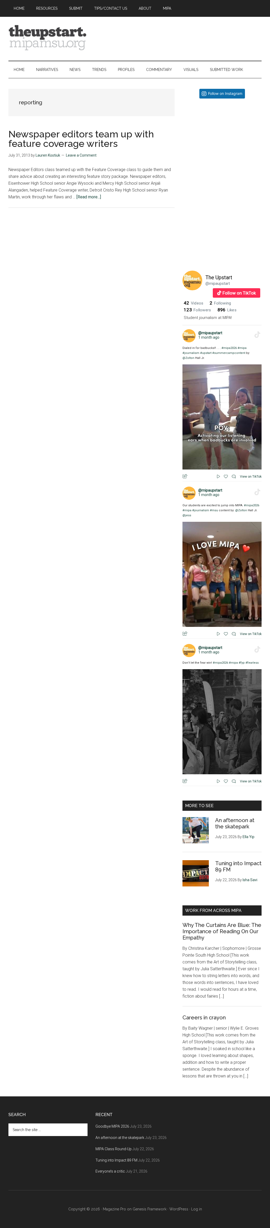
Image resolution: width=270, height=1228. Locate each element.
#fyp (242, 662)
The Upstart (218, 277)
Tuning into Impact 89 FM (116, 1160)
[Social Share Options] (187, 177)
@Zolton (188, 358)
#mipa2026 (229, 348)
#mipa (242, 348)
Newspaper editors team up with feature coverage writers (81, 138)
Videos (193, 303)
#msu (214, 510)
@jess (186, 515)
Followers (197, 310)
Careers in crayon (204, 1017)
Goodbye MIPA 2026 (112, 1126)
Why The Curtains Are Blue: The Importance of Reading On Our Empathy (221, 931)
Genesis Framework (149, 1209)
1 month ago (208, 337)
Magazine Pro (114, 1209)
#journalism (190, 353)
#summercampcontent (228, 353)
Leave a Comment (81, 155)
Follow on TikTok (239, 293)
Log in (196, 1209)
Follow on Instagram (225, 93)
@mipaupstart (217, 283)
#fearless (252, 662)
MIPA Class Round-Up (113, 1149)
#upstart (205, 353)
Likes (227, 310)
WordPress (178, 1209)
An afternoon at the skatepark (234, 823)
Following (220, 303)
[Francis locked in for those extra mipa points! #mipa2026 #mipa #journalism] (222, 141)
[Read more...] (88, 196)
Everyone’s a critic (110, 1171)
